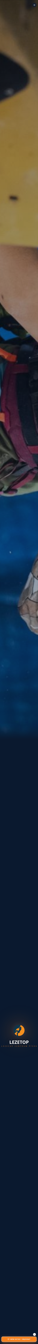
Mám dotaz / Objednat (20, 1339)
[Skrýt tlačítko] (34, 1334)
